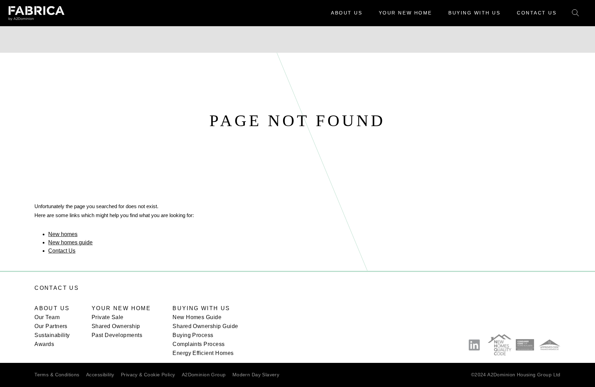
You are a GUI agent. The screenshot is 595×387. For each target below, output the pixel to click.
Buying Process (193, 335)
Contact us (56, 288)
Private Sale (108, 317)
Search (576, 13)
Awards (44, 344)
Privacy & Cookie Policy (148, 374)
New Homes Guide (197, 317)
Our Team (47, 317)
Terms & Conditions (56, 374)
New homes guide (70, 242)
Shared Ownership (116, 326)
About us (52, 308)
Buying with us (201, 308)
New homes (62, 234)
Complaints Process (199, 344)
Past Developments (117, 335)
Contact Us (61, 250)
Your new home (121, 308)
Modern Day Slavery (255, 374)
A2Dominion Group (204, 374)
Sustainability (52, 335)
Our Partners (50, 326)
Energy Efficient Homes (203, 353)
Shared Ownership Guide (205, 326)
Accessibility (100, 374)
